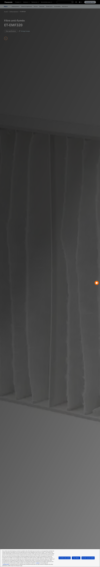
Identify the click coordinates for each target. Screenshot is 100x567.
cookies (37, 563)
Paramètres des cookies (64, 557)
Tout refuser (76, 557)
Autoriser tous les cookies (88, 557)
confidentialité (6, 564)
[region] (50, 558)
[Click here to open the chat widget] (97, 283)
